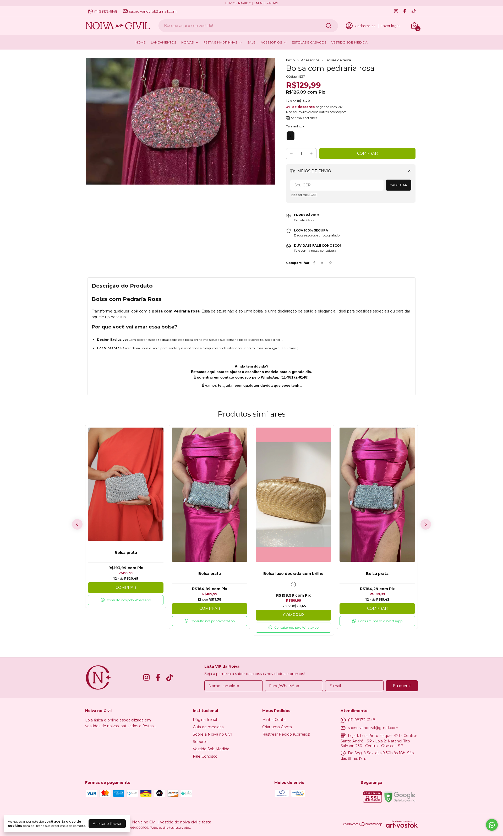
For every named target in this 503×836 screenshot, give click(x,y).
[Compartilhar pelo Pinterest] (330, 263)
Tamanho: (295, 126)
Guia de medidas (208, 727)
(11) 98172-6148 (105, 11)
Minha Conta (274, 719)
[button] (125, 600)
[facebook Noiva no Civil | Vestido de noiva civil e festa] (404, 11)
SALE (251, 42)
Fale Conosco (205, 756)
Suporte (200, 741)
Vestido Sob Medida (211, 749)
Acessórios (310, 60)
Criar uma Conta (277, 727)
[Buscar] (328, 25)
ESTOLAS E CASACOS (309, 42)
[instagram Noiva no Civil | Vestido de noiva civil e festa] (396, 11)
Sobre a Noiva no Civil (212, 734)
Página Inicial (205, 719)
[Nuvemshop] (363, 825)
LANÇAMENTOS (163, 42)
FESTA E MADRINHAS (220, 42)
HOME (140, 42)
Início (290, 60)
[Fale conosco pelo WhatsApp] (492, 825)
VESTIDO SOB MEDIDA (349, 42)
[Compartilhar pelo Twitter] (322, 263)
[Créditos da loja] (400, 824)
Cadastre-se (365, 26)
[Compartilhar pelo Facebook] (314, 263)
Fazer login (390, 26)
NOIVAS (187, 42)
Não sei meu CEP (304, 195)
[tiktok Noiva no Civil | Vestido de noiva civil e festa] (413, 11)
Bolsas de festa (338, 60)
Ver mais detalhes (303, 118)
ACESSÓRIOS (271, 42)
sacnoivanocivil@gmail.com (153, 11)
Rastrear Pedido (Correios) (286, 734)
